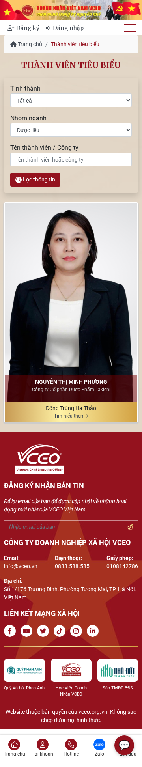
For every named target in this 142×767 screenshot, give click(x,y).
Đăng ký (27, 28)
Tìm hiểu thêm (70, 416)
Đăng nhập (68, 28)
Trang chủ (29, 44)
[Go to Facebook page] (11, 631)
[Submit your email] (129, 527)
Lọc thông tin (38, 179)
